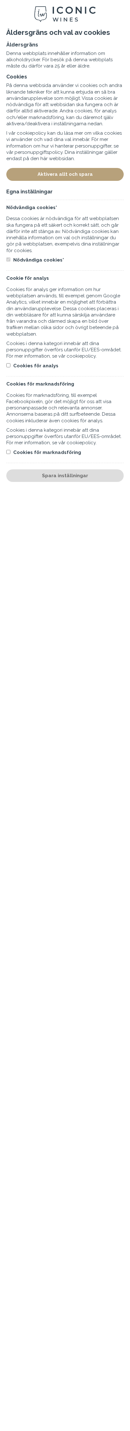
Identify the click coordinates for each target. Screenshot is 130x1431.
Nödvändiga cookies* (38, 260)
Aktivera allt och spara (65, 174)
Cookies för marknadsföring (46, 452)
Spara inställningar (65, 475)
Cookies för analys (35, 366)
